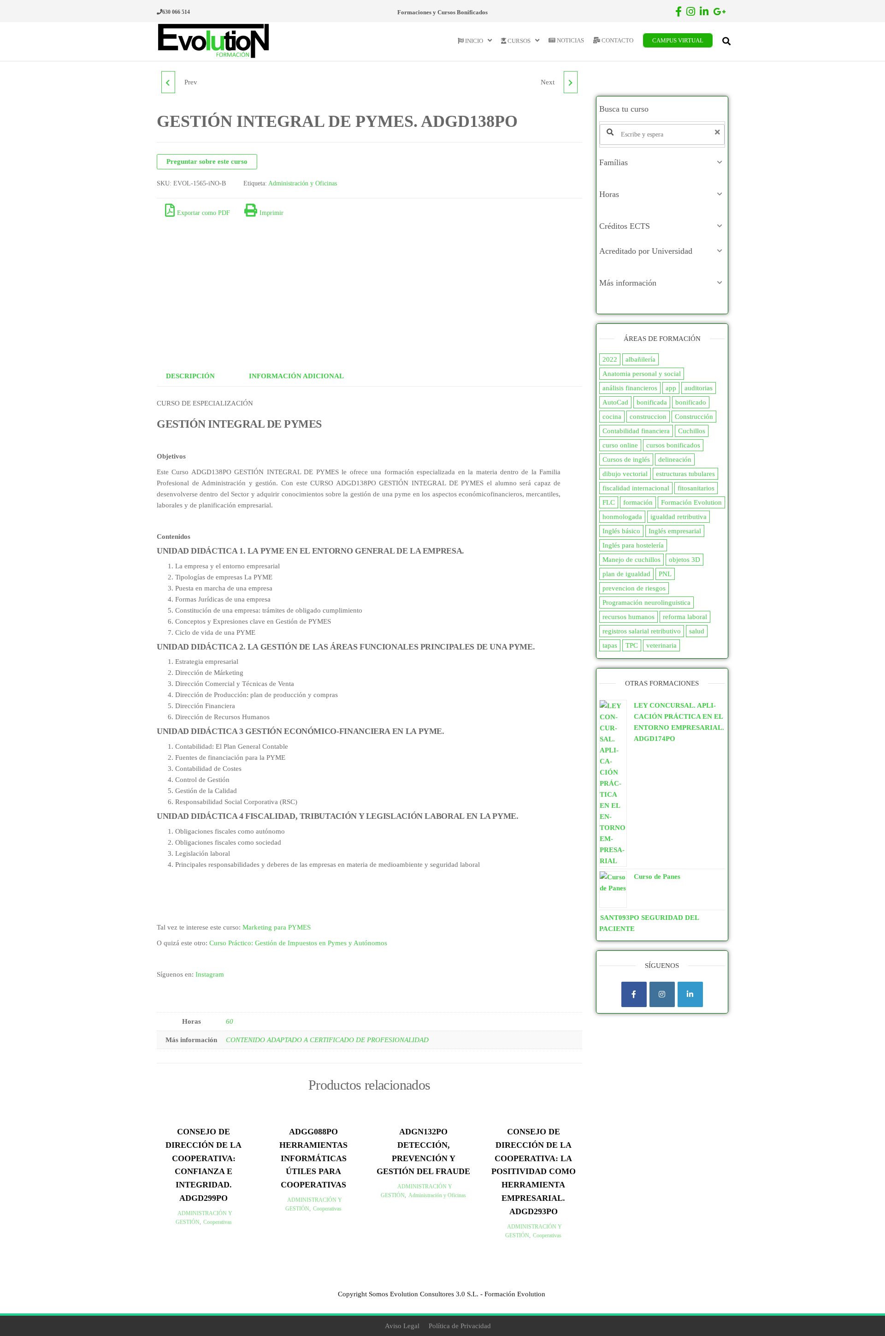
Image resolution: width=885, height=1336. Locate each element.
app (671, 388)
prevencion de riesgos (634, 588)
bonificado (690, 402)
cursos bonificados (673, 445)
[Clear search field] (719, 132)
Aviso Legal (402, 1326)
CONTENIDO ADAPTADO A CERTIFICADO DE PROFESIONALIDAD (327, 1040)
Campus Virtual (677, 40)
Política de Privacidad (460, 1326)
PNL (665, 574)
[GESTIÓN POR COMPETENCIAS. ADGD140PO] (571, 82)
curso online (620, 445)
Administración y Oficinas (302, 183)
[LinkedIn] (690, 994)
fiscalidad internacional (635, 488)
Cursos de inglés (626, 459)
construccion (648, 416)
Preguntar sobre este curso (207, 161)
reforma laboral (685, 616)
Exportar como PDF (203, 212)
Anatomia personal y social (641, 373)
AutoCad (615, 402)
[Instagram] (662, 994)
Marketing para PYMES (276, 927)
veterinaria (661, 645)
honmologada (622, 516)
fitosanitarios (696, 488)
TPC (631, 645)
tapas (609, 645)
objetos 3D (684, 559)
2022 (609, 359)
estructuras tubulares (685, 473)
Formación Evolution (691, 502)
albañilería (640, 359)
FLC (608, 502)
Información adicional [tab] (296, 376)
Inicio (473, 40)
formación (638, 502)
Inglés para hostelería (633, 545)
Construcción (694, 416)
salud (696, 631)
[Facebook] (634, 994)
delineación (674, 459)
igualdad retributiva (678, 516)
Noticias (569, 40)
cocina (611, 416)
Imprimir (271, 212)
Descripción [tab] (190, 376)
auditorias (698, 388)
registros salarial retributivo (641, 631)
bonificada (652, 402)
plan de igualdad (626, 574)
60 (229, 1021)
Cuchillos (691, 431)
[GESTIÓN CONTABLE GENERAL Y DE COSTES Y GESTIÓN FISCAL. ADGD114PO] (168, 82)
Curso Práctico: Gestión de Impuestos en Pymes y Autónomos (298, 943)
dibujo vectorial (625, 473)
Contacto (616, 40)
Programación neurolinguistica (646, 602)
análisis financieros (629, 388)
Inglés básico (621, 531)
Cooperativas (217, 1222)
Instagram (209, 974)
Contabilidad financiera (636, 431)
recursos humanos (628, 616)
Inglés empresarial (675, 531)
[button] (662, 162)
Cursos (518, 40)
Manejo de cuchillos (631, 559)
